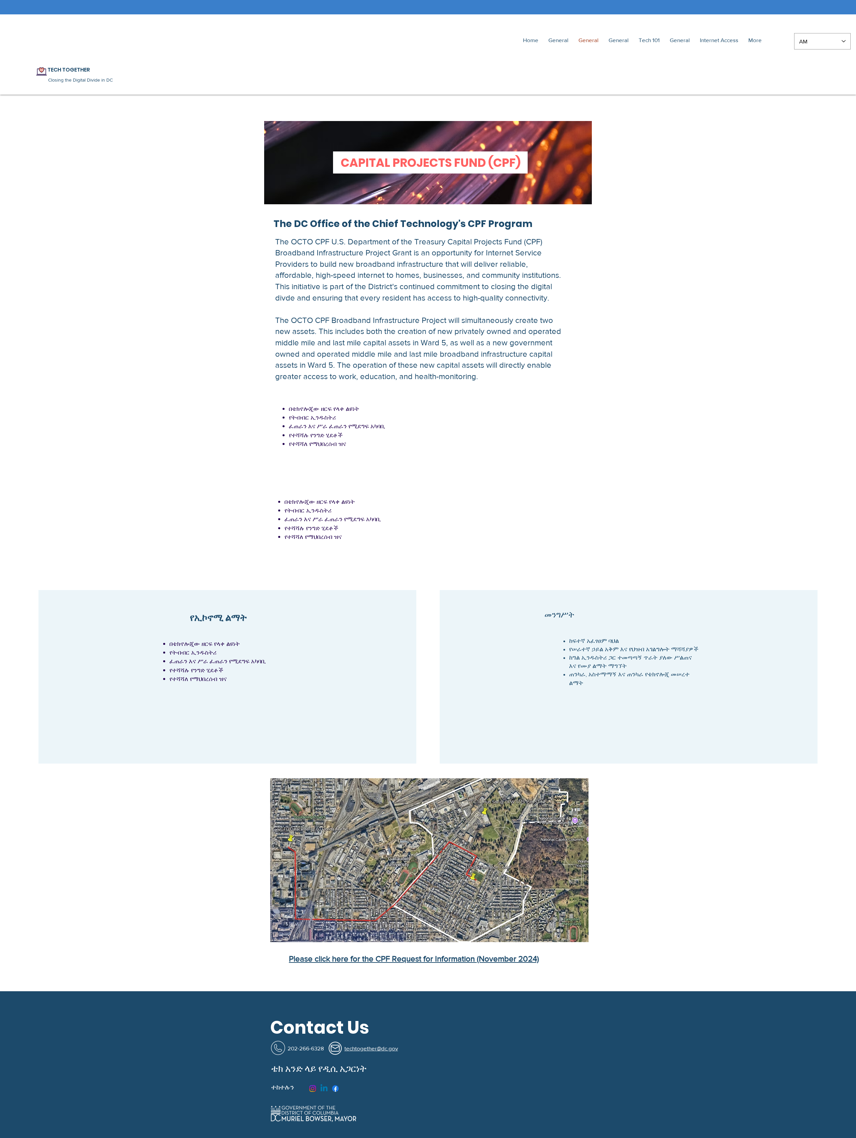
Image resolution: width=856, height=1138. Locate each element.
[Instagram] (312, 1088)
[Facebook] (335, 1088)
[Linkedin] (324, 1088)
